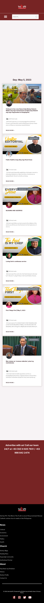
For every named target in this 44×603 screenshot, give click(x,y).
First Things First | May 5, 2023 (15, 310)
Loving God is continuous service (16, 261)
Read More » (10, 130)
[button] (5, 16)
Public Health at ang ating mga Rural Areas (19, 160)
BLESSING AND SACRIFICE (14, 210)
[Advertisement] (22, 54)
